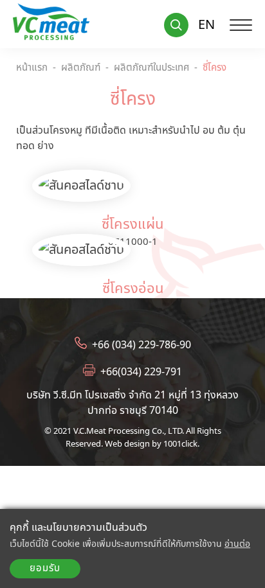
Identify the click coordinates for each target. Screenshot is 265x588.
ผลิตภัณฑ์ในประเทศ (151, 68)
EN (206, 25)
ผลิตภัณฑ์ (80, 68)
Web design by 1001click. (152, 443)
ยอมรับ (45, 568)
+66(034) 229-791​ (141, 371)
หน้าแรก (32, 68)
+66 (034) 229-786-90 (141, 344)
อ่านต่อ (237, 544)
